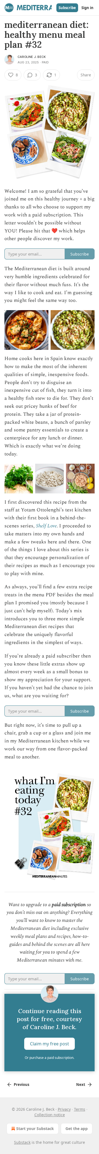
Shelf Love (46, 526)
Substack (22, 1142)
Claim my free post (49, 1044)
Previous (21, 1084)
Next (80, 1084)
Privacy (64, 1109)
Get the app (76, 1128)
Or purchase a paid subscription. (49, 1057)
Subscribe (67, 7)
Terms (79, 1109)
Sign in (87, 7)
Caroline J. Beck (32, 57)
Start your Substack (35, 1128)
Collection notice (49, 1114)
